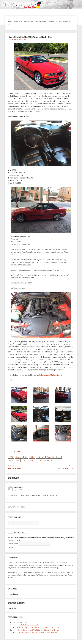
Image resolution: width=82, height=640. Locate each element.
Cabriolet (40, 457)
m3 (24, 460)
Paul (24, 39)
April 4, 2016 (17, 39)
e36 (59, 457)
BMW (18, 452)
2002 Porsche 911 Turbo (65, 468)
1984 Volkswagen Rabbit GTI (29, 625)
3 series (18, 457)
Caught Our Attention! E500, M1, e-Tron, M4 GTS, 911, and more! (37, 627)
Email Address (13, 543)
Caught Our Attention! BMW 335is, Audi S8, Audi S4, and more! (38, 630)
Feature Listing (14, 460)
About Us (23, 622)
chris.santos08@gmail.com (51, 375)
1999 (11, 457)
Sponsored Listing (45, 460)
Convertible (50, 457)
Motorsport (32, 460)
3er (26, 457)
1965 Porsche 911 (14, 468)
